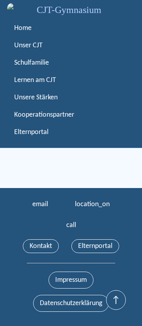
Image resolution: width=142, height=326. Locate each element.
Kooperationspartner (44, 115)
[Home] (19, 8)
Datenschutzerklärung (71, 303)
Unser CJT (28, 45)
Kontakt (41, 246)
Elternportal (31, 132)
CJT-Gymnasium (69, 10)
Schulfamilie (31, 63)
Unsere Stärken (36, 97)
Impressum (71, 280)
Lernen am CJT (35, 80)
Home (23, 28)
